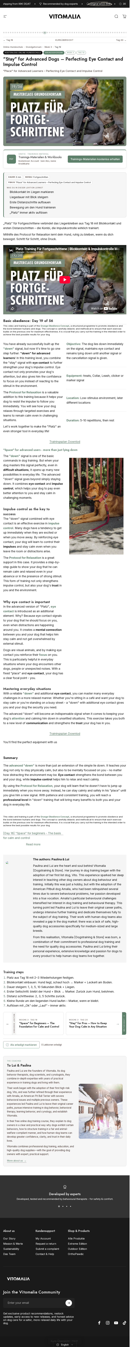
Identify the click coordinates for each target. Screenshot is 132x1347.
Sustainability (11, 1248)
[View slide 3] (67, 1206)
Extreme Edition (77, 1243)
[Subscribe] (69, 1303)
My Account (43, 1238)
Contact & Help (45, 1254)
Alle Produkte (76, 1238)
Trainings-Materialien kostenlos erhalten (95, 159)
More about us (16, 1160)
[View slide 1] (59, 1206)
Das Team (9, 1254)
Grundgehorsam (34, 47)
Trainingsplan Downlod (64, 441)
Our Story (9, 1238)
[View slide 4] (71, 1206)
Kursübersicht (64, 40)
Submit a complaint (47, 1248)
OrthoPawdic (76, 1254)
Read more (33, 844)
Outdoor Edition (77, 1248)
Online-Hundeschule (13, 47)
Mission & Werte (13, 1243)
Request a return (46, 1243)
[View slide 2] (63, 1206)
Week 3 (48, 47)
